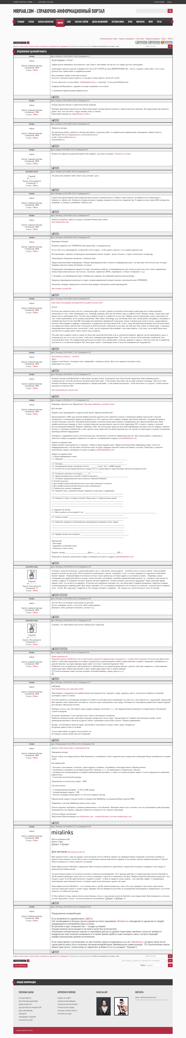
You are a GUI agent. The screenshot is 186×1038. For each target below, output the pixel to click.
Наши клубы (24, 46)
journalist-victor (32, 172)
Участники (139, 39)
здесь (96, 176)
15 (90, 621)
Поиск (163, 39)
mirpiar (32, 56)
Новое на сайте (64, 998)
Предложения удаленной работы (80, 46)
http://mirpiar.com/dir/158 (61, 289)
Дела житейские (26, 1010)
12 (88, 400)
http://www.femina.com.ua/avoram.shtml (67, 689)
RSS (35, 2)
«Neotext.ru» (123, 921)
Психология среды (66, 1007)
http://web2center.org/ (60, 222)
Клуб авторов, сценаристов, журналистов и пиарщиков (49, 46)
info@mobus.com (86, 817)
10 (90, 352)
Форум (15, 46)
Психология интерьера (67, 1004)
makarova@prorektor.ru (66, 137)
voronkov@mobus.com (104, 817)
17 (90, 682)
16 (88, 652)
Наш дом (22, 1014)
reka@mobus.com (124, 817)
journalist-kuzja (32, 567)
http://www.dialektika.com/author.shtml (99, 404)
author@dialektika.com (128, 438)
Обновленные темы (109, 39)
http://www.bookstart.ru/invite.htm (65, 390)
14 (90, 599)
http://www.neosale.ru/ (76, 852)
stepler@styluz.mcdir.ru (80, 114)
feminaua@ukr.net (84, 731)
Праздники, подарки (27, 1017)
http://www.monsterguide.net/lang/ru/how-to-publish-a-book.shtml (77, 303)
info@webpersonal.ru (88, 82)
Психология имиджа (67, 1001)
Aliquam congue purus (67, 1010)
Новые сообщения (126, 39)
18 (93, 744)
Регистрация (159, 2)
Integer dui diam (26, 1020)
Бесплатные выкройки (28, 1001)
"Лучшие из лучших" (122, 154)
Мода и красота (25, 1004)
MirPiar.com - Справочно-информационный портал (59, 11)
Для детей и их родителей (30, 1007)
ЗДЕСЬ (89, 918)
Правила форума (153, 39)
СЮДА (60, 842)
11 (90, 374)
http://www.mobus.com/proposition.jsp (74, 748)
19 (90, 827)
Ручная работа (25, 998)
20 (90, 907)
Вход (169, 2)
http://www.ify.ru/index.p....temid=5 (65, 357)
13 (90, 567)
